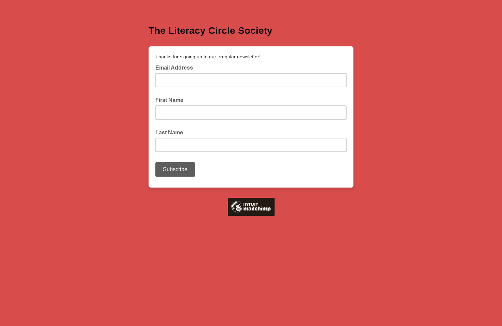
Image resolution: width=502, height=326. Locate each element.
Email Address (176, 67)
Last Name (169, 132)
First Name (169, 100)
